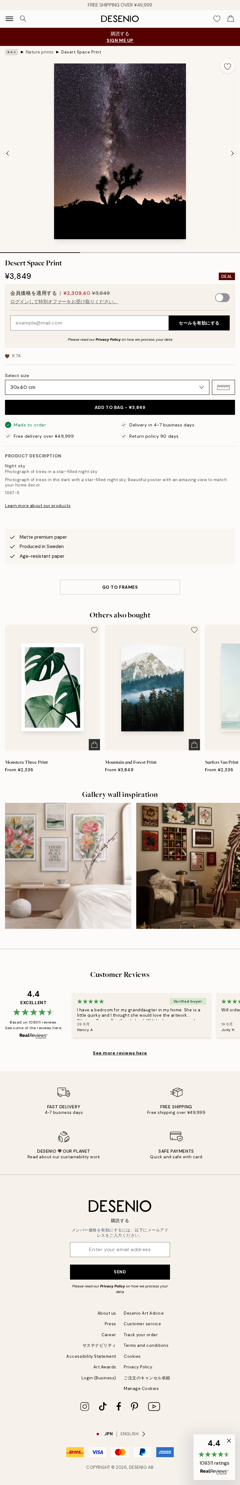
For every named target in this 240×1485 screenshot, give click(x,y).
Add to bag (120, 407)
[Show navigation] (9, 18)
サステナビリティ (99, 1345)
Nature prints (40, 52)
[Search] (23, 18)
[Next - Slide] (233, 153)
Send (120, 1272)
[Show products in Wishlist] (217, 18)
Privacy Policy (108, 339)
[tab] (40, 250)
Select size (17, 375)
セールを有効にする (199, 323)
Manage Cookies (141, 1388)
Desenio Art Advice (144, 1313)
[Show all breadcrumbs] (11, 52)
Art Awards (104, 1367)
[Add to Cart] (94, 744)
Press (110, 1323)
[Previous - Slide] (7, 153)
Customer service (142, 1323)
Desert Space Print (81, 52)
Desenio (138, 1467)
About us (107, 1313)
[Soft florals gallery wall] (68, 866)
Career (109, 1334)
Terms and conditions (146, 1345)
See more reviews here (120, 1053)
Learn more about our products (38, 505)
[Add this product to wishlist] (227, 65)
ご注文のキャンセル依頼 (147, 1378)
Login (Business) (99, 1378)
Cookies (132, 1356)
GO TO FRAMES (120, 587)
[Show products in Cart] (231, 18)
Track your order (141, 1334)
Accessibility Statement (91, 1356)
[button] (223, 387)
